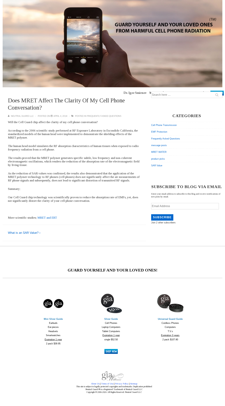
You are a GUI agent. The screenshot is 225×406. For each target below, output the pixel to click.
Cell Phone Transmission (164, 125)
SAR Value (156, 165)
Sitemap (133, 383)
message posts (159, 145)
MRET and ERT (47, 217)
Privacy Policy (121, 383)
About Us (95, 383)
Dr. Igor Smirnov (135, 93)
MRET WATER (158, 152)
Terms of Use (107, 383)
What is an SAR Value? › (24, 232)
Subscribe (162, 217)
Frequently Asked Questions (104, 116)
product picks (158, 159)
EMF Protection (159, 131)
